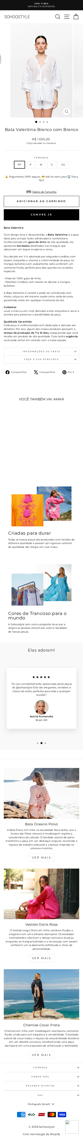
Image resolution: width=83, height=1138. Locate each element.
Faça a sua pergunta (41, 359)
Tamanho (41, 157)
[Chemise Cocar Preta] (41, 994)
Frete (29, 143)
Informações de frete (42, 351)
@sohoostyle (24, 687)
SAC (40, 1095)
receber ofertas (40, 1085)
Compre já (41, 214)
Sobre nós (40, 1076)
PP (19, 164)
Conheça (40, 1067)
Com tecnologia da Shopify (41, 1134)
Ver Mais (41, 857)
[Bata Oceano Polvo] (41, 793)
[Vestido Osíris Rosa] (41, 894)
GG (63, 164)
